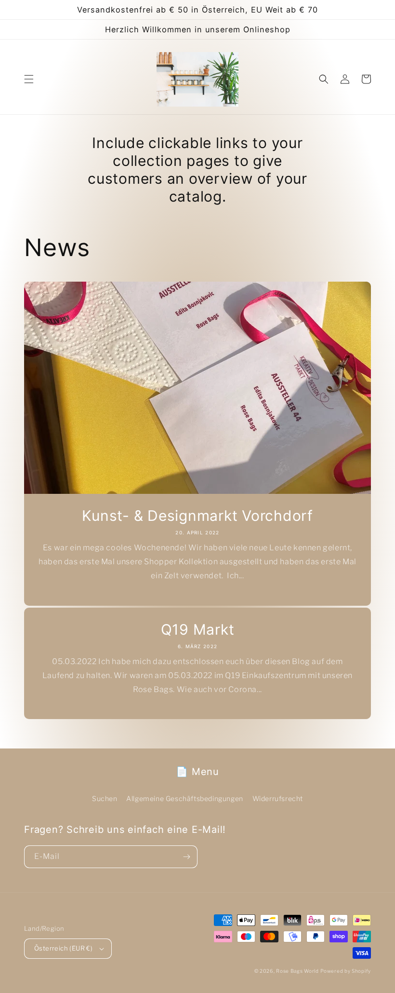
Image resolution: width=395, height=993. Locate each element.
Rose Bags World (297, 971)
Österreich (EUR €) (63, 948)
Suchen (105, 798)
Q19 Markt (198, 629)
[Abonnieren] (186, 856)
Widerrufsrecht (277, 798)
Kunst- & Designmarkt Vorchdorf (197, 515)
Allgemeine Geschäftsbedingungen (184, 798)
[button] (29, 79)
